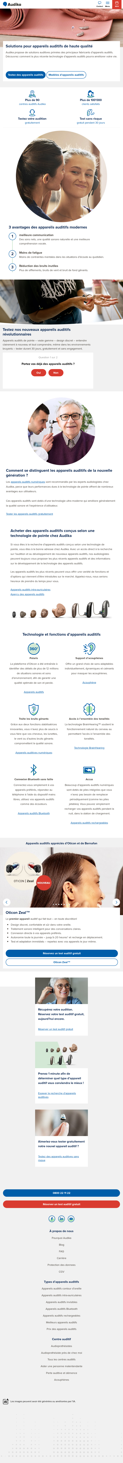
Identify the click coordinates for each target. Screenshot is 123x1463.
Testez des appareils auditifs (25, 75)
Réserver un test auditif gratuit (61, 1204)
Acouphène (89, 682)
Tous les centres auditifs (61, 1359)
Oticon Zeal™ (61, 962)
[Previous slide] (6, 902)
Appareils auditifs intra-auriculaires (30, 589)
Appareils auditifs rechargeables (89, 823)
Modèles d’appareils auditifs (66, 75)
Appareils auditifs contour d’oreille (61, 1288)
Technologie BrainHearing (89, 748)
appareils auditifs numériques (28, 482)
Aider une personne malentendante (61, 1366)
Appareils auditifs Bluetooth (34, 813)
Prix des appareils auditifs (61, 1329)
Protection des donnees (61, 1265)
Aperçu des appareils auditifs (27, 594)
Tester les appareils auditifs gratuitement (29, 514)
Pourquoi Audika (61, 1238)
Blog (61, 1245)
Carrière (61, 1258)
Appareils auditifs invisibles (61, 1302)
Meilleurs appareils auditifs (61, 1322)
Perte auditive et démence (61, 1373)
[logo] (12, 4)
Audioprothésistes (61, 1346)
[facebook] (52, 1220)
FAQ (61, 1251)
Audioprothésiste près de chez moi (61, 1353)
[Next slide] (116, 902)
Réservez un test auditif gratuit (62, 953)
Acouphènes (61, 1380)
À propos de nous (62, 1231)
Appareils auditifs (34, 692)
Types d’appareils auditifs (61, 1282)
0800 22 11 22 (61, 1193)
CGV (61, 1271)
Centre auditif (61, 1339)
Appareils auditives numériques (33, 752)
